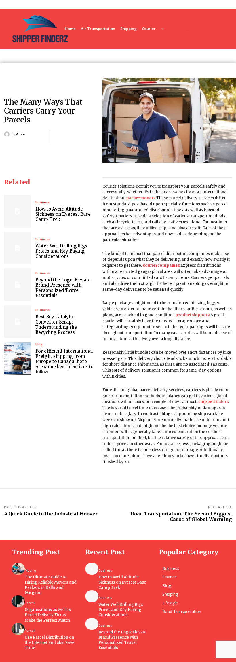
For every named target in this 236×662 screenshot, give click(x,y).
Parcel (30, 602)
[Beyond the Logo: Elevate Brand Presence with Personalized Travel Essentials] (17, 284)
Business (42, 202)
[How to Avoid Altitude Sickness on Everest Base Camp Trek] (17, 211)
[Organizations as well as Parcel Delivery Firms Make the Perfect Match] (18, 601)
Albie (20, 134)
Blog (39, 344)
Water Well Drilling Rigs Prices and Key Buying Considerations (61, 251)
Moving (30, 570)
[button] (188, 30)
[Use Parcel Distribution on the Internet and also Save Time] (18, 629)
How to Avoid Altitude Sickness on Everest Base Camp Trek (63, 214)
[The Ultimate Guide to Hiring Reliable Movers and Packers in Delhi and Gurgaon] (18, 569)
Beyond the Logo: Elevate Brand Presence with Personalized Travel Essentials (63, 287)
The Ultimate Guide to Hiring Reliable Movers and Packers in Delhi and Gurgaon (51, 585)
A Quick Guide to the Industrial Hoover (51, 514)
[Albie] (8, 134)
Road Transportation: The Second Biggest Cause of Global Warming (181, 516)
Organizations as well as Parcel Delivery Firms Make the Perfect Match (48, 615)
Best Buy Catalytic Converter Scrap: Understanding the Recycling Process (56, 324)
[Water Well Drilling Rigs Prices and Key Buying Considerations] (17, 248)
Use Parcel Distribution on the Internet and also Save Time (49, 642)
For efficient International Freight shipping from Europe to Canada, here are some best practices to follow (64, 361)
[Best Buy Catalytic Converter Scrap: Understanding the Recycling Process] (17, 321)
